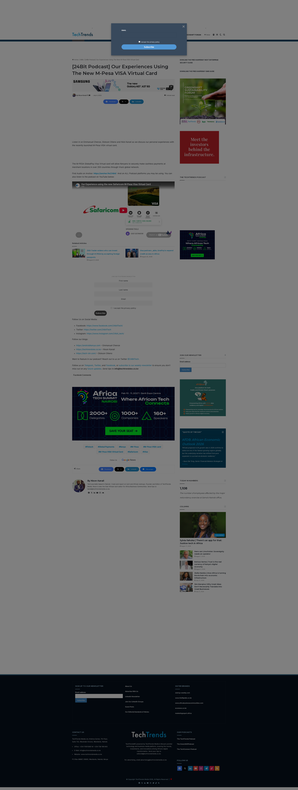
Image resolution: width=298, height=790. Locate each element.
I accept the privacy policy (149, 42)
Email (124, 30)
